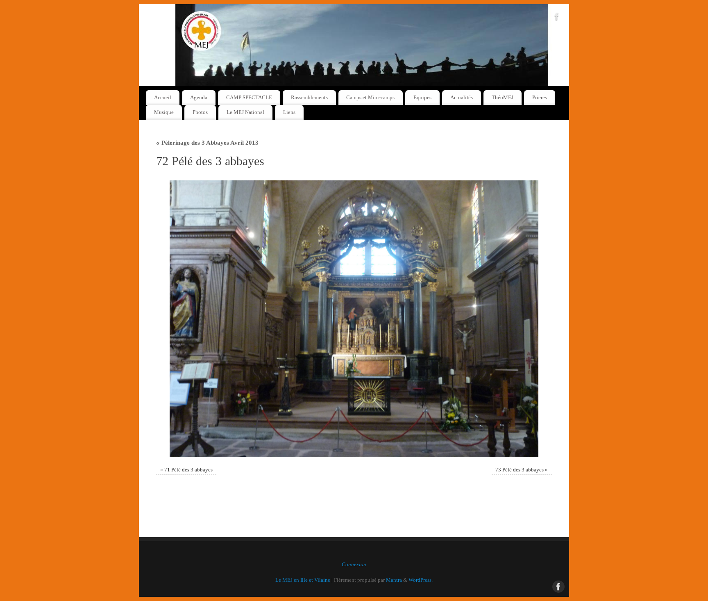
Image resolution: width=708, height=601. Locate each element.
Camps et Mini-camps (370, 97)
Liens (289, 112)
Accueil (162, 97)
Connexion (354, 564)
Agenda (198, 97)
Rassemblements (309, 97)
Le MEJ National (245, 112)
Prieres (539, 97)
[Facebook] (557, 18)
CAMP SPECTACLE (249, 97)
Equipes (422, 97)
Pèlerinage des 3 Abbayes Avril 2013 (207, 142)
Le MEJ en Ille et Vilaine (302, 580)
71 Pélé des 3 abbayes (188, 470)
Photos (200, 112)
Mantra (394, 580)
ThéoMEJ (502, 97)
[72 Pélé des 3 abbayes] (354, 318)
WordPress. (420, 580)
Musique (164, 112)
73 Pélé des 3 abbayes (519, 470)
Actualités (461, 97)
